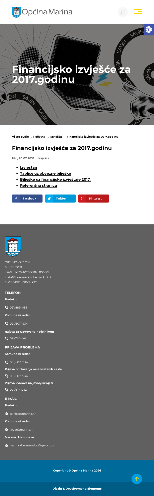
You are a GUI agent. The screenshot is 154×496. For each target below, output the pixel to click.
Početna (39, 137)
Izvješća (56, 137)
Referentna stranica (38, 185)
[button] (149, 29)
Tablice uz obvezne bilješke (45, 173)
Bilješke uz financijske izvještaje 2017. (55, 179)
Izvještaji (28, 167)
